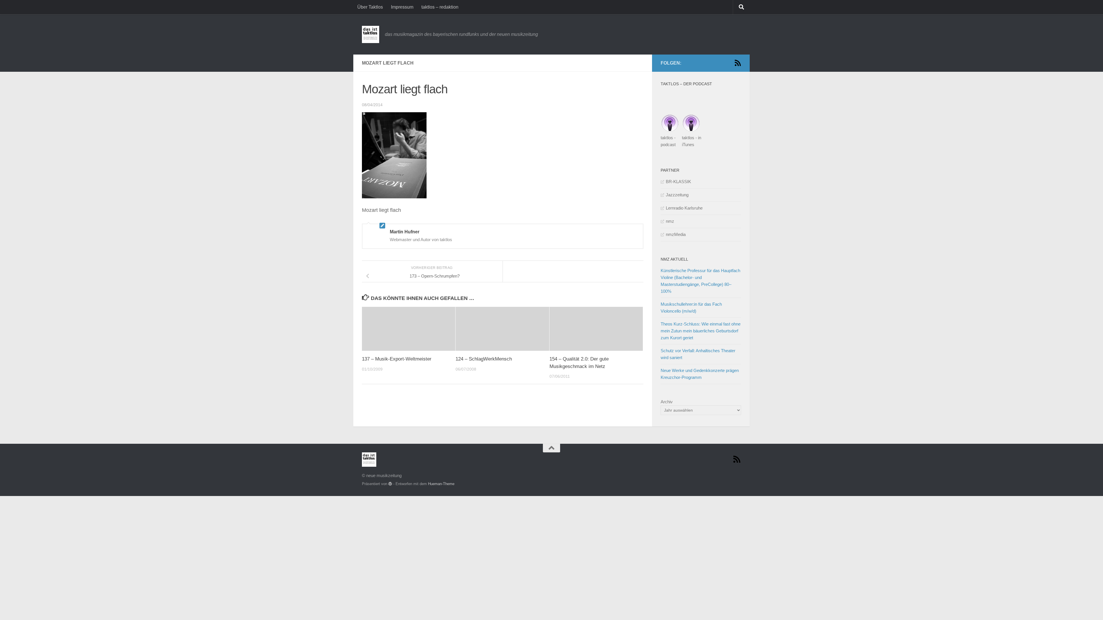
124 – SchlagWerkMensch (484, 359)
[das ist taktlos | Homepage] (370, 34)
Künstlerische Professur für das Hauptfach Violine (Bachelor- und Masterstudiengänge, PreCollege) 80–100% (700, 281)
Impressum (402, 7)
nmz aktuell (674, 259)
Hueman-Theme (441, 484)
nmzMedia (676, 234)
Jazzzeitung (677, 194)
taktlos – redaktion (439, 7)
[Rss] (737, 62)
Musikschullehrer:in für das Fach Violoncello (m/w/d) (691, 307)
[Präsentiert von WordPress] (390, 484)
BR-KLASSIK (678, 181)
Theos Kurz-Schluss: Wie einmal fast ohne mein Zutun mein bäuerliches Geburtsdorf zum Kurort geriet (701, 330)
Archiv (667, 401)
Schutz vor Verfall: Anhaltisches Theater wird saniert (698, 354)
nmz (670, 221)
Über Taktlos (370, 7)
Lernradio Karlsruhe (684, 208)
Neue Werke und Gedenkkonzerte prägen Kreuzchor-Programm (700, 374)
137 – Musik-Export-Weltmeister (396, 359)
